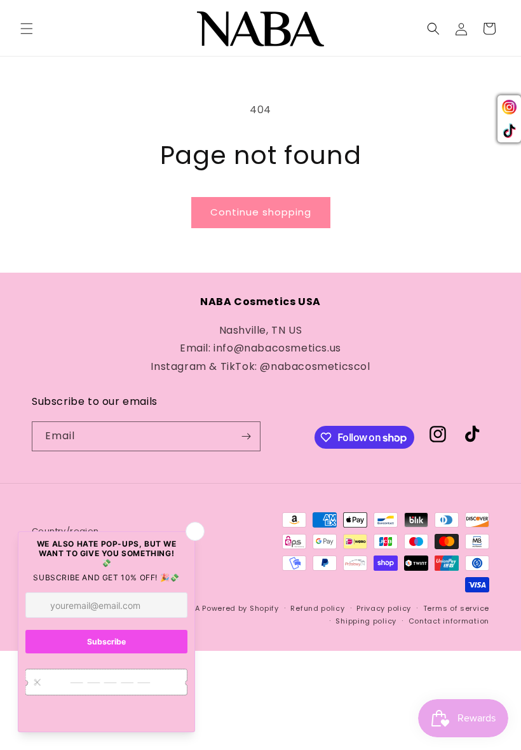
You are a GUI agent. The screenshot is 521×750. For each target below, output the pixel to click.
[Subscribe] (246, 436)
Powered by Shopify (240, 608)
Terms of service (456, 608)
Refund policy (317, 608)
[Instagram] (509, 107)
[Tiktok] (509, 130)
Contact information (449, 621)
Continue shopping (260, 212)
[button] (27, 29)
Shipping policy (365, 621)
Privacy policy (383, 608)
